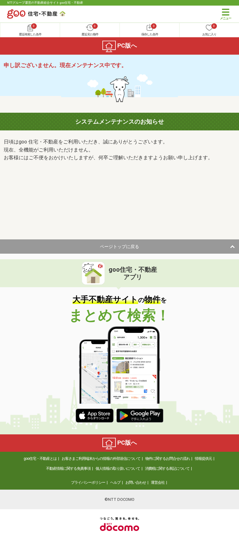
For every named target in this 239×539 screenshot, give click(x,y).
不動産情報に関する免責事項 (68, 468)
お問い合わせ (135, 482)
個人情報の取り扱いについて (118, 468)
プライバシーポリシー (88, 482)
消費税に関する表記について (167, 468)
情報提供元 (203, 458)
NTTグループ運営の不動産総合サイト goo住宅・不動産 (45, 2)
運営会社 (158, 482)
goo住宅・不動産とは (40, 458)
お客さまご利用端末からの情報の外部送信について (101, 458)
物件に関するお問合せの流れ (167, 458)
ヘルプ (115, 482)
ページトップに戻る (119, 246)
